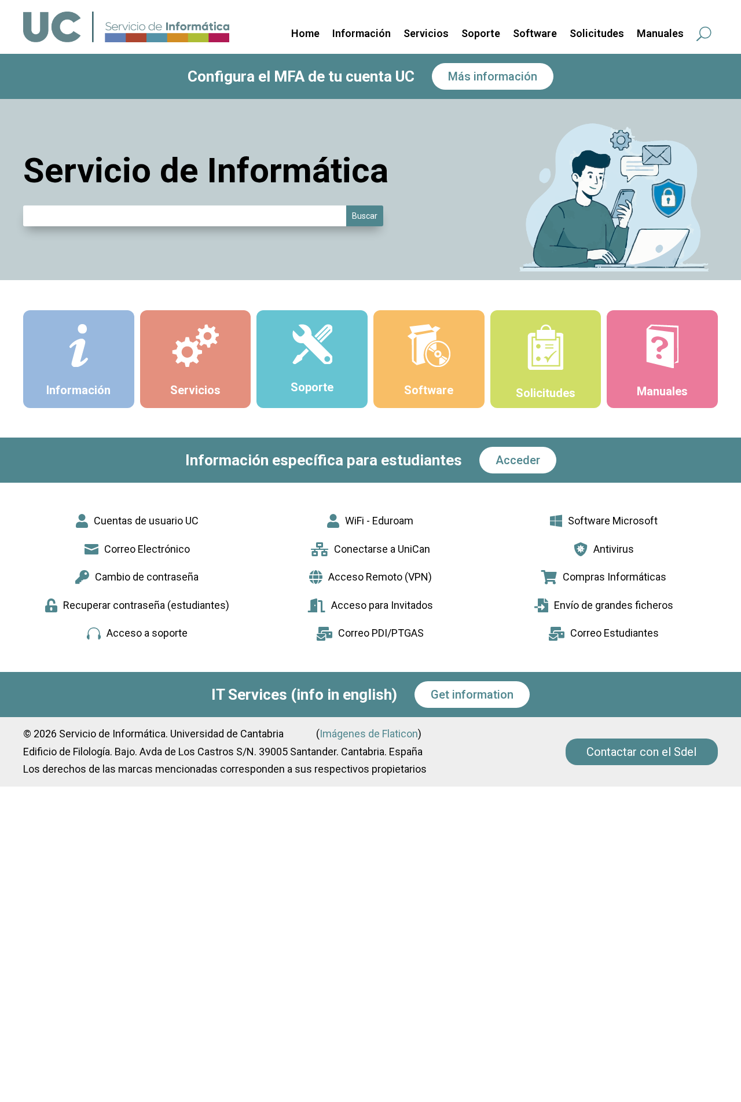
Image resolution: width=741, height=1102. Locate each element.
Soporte (480, 34)
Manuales (660, 34)
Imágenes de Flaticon (369, 734)
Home (305, 34)
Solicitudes (597, 34)
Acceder (518, 460)
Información (361, 34)
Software (535, 34)
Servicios (426, 34)
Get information (472, 694)
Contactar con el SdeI (641, 752)
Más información (492, 76)
